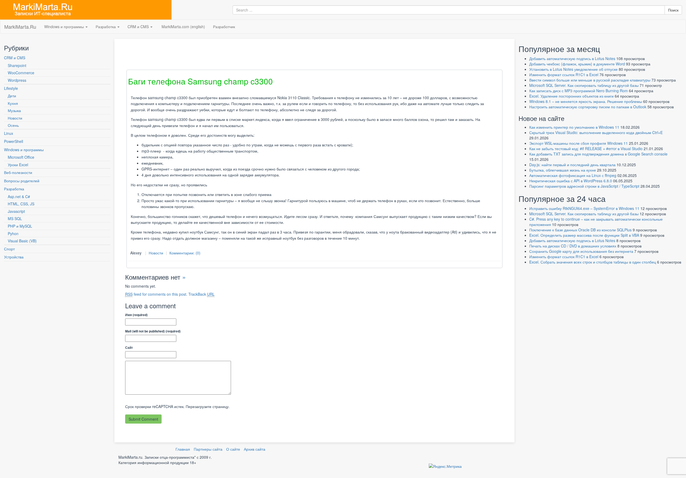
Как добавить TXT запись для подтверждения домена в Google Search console (598, 154)
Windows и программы (64, 26)
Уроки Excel (18, 164)
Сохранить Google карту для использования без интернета (581, 251)
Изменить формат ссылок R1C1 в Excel (563, 74)
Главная (183, 449)
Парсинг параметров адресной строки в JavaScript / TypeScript (584, 186)
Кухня (13, 103)
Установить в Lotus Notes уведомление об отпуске (573, 69)
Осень (13, 125)
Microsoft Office (21, 157)
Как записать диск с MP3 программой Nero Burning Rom (578, 90)
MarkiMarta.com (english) (183, 26)
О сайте (233, 449)
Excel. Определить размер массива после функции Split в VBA (584, 235)
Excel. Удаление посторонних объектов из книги (571, 96)
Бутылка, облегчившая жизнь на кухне (562, 170)
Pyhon (13, 233)
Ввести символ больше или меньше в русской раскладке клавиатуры (589, 80)
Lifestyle (11, 88)
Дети (12, 95)
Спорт (9, 248)
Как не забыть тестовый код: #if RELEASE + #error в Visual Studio (586, 148)
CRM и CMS (139, 26)
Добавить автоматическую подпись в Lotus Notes (572, 58)
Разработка (106, 26)
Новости (15, 118)
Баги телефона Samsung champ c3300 (200, 81)
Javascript (16, 211)
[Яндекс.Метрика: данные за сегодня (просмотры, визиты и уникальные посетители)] (445, 466)
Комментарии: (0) (184, 252)
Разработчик (224, 26)
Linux (8, 133)
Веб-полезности (18, 172)
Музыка (14, 110)
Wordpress (17, 80)
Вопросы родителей (21, 180)
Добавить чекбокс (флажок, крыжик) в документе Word (577, 63)
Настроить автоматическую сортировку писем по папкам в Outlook (587, 106)
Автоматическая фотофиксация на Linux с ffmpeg (572, 175)
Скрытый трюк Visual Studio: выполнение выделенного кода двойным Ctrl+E (596, 132)
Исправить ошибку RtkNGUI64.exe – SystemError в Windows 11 (584, 208)
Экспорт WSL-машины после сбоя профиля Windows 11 (578, 143)
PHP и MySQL (20, 226)
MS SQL (15, 218)
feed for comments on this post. (156, 294)
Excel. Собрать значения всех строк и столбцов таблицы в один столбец (592, 262)
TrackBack (201, 294)
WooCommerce (21, 72)
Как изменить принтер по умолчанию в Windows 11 (574, 127)
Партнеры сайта (208, 449)
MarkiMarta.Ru (20, 26)
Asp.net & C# (19, 196)
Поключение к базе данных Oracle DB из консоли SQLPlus (580, 229)
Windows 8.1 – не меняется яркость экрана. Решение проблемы (585, 101)
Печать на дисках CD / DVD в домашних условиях (572, 246)
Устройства (14, 257)
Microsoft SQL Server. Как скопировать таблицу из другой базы (584, 85)
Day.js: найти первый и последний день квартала (572, 164)
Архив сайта (254, 449)
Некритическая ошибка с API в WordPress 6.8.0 (570, 180)
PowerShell (13, 141)
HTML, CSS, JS (21, 203)
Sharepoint (17, 65)
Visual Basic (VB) (22, 240)
